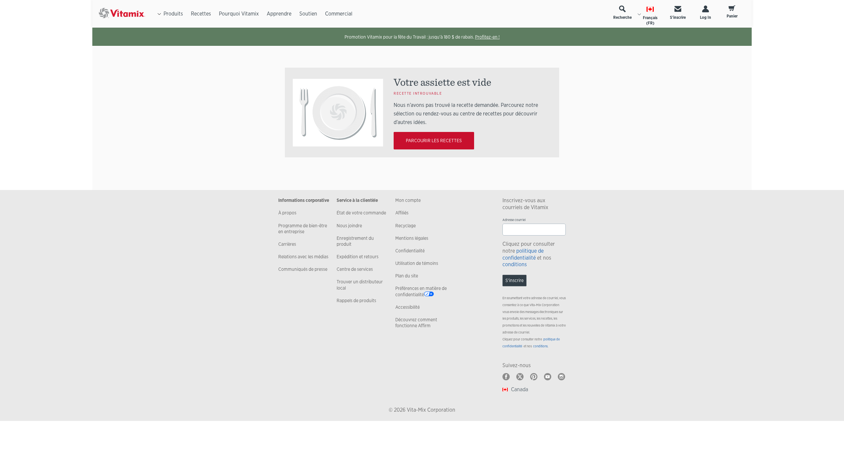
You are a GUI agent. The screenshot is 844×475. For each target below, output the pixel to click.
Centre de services (355, 269)
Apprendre (279, 13)
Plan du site (406, 276)
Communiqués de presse (302, 269)
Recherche (622, 17)
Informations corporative (303, 200)
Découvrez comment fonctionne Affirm (416, 323)
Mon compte (408, 200)
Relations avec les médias (303, 257)
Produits (173, 13)
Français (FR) (650, 20)
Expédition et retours (357, 257)
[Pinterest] (533, 376)
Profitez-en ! (487, 37)
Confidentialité (410, 251)
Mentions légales (411, 238)
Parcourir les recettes (434, 140)
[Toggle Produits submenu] (159, 13)
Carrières (287, 244)
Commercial (338, 13)
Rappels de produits (356, 300)
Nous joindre (349, 226)
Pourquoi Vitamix (239, 13)
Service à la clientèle (357, 200)
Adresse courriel (514, 220)
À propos (287, 213)
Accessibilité (407, 307)
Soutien (308, 13)
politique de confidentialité (523, 254)
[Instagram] (561, 376)
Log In (705, 17)
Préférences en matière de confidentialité (421, 291)
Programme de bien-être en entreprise (302, 229)
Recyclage (405, 226)
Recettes (201, 13)
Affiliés (401, 213)
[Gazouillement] (520, 376)
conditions (514, 264)
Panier (732, 16)
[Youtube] (547, 376)
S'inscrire (678, 17)
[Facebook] (506, 376)
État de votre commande (361, 213)
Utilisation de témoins (416, 263)
